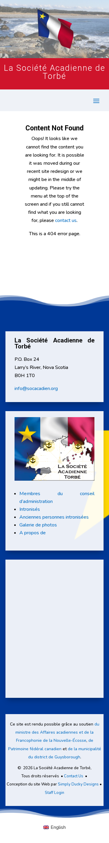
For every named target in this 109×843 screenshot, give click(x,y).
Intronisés (29, 509)
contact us (66, 220)
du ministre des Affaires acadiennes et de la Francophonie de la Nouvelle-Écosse (57, 732)
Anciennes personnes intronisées (54, 517)
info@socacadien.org (36, 388)
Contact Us (73, 776)
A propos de (32, 532)
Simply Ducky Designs (78, 784)
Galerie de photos (38, 525)
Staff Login (54, 792)
